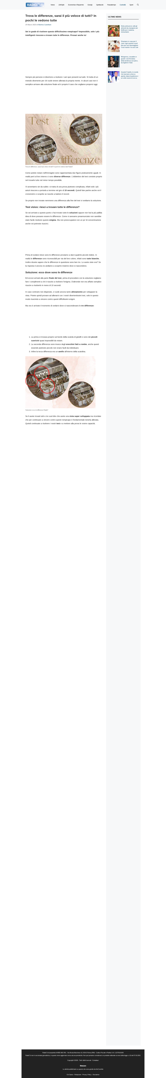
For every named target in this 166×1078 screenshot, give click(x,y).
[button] (138, 5)
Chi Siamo (70, 1074)
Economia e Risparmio (76, 5)
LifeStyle (61, 5)
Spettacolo (99, 5)
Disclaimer (96, 1074)
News (53, 5)
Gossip (90, 5)
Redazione (77, 1074)
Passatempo (111, 5)
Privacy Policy (86, 1074)
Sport (131, 5)
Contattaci (95, 1060)
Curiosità (123, 5)
